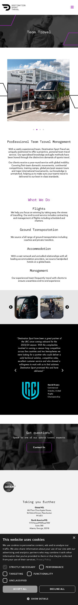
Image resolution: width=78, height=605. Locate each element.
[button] (72, 7)
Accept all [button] (20, 589)
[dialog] (39, 569)
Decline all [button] (57, 589)
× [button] (74, 537)
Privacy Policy (43, 559)
